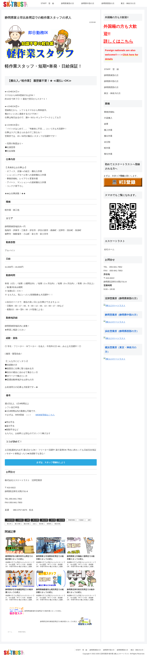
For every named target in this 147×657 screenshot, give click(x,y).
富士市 (9, 524)
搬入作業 (35, 520)
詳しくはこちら (118, 41)
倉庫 (28, 520)
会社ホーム (109, 249)
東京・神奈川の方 (112, 93)
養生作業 (61, 520)
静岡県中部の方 (111, 81)
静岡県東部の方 (111, 75)
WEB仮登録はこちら (45, 415)
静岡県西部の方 (111, 87)
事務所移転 (10, 520)
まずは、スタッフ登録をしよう (50, 462)
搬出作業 (44, 520)
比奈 (34, 524)
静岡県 (49, 524)
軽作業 (53, 520)
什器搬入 (20, 520)
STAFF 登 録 (111, 69)
